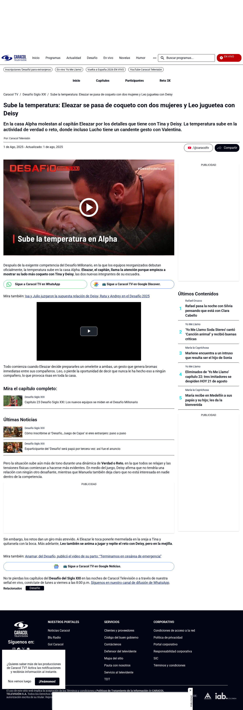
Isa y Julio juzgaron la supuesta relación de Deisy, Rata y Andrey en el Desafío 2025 (87, 296)
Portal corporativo (166, 644)
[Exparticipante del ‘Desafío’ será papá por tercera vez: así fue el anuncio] (12, 447)
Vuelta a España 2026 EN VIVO (106, 69)
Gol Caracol (55, 644)
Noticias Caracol (59, 630)
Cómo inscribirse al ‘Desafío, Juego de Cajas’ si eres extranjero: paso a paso (75, 433)
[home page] (14, 58)
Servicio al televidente (118, 672)
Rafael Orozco (193, 300)
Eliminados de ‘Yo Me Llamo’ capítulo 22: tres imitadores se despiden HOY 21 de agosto (208, 376)
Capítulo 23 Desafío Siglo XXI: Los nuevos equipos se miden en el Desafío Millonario (81, 402)
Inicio (76, 80)
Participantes (134, 80)
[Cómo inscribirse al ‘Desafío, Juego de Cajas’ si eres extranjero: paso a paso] (12, 432)
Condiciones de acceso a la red (174, 630)
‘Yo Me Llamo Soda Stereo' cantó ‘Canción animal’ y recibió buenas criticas (210, 334)
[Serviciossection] (137, 622)
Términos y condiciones (169, 665)
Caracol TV (10, 94)
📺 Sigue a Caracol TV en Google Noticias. (92, 566)
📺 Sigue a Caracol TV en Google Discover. (131, 284)
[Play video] (88, 207)
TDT (107, 679)
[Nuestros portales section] (80, 622)
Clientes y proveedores (119, 630)
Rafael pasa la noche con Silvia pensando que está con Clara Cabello (209, 310)
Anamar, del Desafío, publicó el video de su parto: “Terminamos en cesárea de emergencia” (93, 556)
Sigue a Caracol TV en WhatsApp (37, 284)
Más (154, 58)
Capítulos (102, 80)
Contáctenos (112, 644)
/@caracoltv (201, 148)
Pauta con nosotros (117, 665)
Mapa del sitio (113, 658)
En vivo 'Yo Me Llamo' (69, 69)
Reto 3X (165, 80)
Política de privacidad (168, 637)
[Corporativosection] (194, 622)
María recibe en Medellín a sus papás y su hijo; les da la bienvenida (208, 400)
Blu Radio (54, 637)
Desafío (35, 588)
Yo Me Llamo (192, 324)
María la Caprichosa (197, 347)
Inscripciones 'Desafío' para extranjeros (28, 69)
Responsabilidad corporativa (173, 651)
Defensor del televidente (120, 651)
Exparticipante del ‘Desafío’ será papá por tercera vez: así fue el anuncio (72, 449)
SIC (156, 658)
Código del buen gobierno (121, 637)
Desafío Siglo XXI (34, 94)
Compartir (230, 148)
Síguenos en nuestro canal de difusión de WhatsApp (130, 583)
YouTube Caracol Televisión (146, 69)
